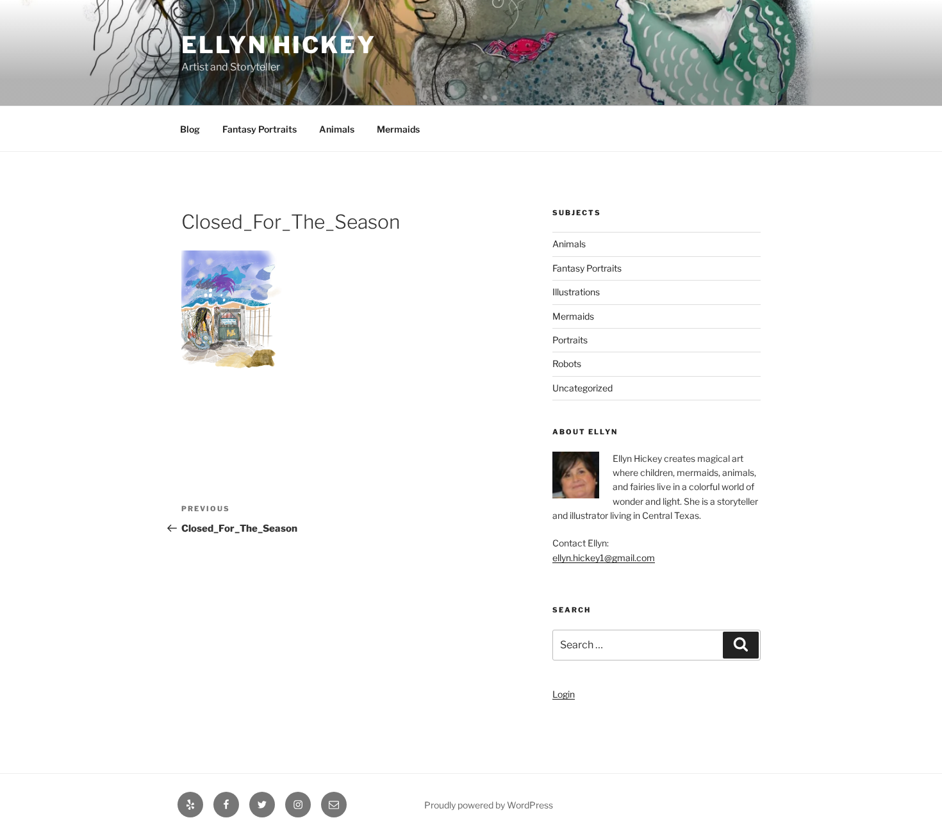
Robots (566, 363)
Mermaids (398, 129)
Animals (336, 129)
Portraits (570, 339)
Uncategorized (582, 387)
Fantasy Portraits (259, 129)
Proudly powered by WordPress (488, 804)
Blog (190, 129)
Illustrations (576, 291)
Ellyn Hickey (278, 45)
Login (563, 694)
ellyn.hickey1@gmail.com (603, 557)
